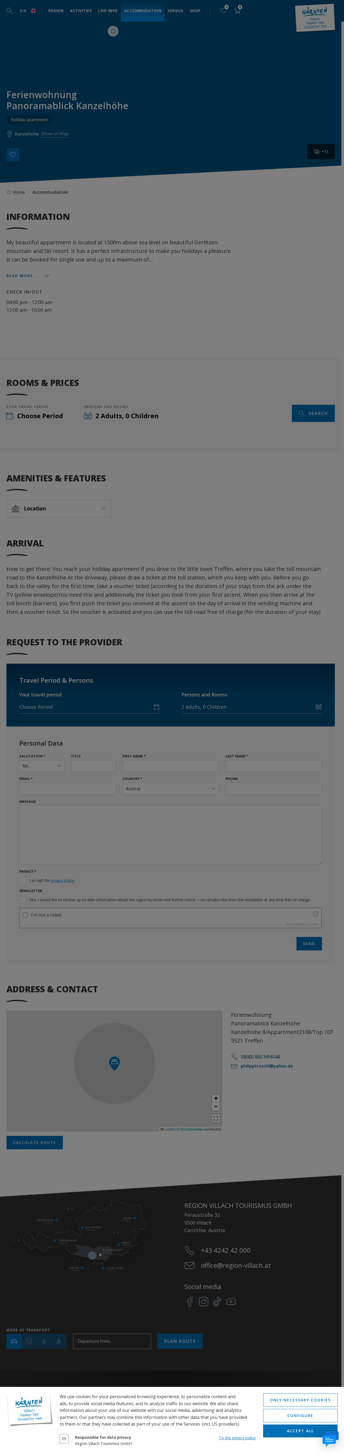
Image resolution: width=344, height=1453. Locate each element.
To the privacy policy (237, 1437)
